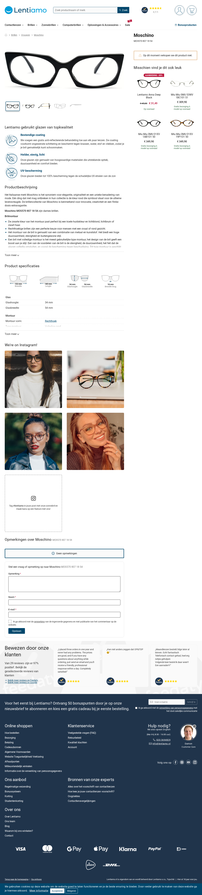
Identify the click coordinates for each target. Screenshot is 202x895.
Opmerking (14, 573)
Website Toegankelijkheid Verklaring (24, 756)
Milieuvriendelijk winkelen (18, 766)
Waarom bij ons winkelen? (19, 831)
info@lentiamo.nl (161, 743)
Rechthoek (51, 321)
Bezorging (10, 737)
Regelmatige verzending (18, 786)
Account (72, 747)
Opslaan (16, 631)
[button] (13, 106)
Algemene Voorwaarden (17, 752)
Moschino (39, 34)
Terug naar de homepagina (16, 879)
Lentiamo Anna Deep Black (149, 96)
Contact (9, 835)
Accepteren (57, 890)
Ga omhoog (36, 879)
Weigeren (71, 890)
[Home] (6, 35)
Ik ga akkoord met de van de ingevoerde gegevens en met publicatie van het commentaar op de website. (62, 623)
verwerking (39, 621)
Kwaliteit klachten (77, 742)
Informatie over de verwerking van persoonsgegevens (33, 771)
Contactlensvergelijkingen (81, 801)
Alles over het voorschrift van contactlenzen (91, 786)
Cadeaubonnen (13, 747)
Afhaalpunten (12, 761)
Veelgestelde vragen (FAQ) (82, 733)
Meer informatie (39, 890)
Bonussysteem (13, 791)
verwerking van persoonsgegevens (176, 707)
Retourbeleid (74, 737)
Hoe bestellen (12, 733)
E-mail (12, 609)
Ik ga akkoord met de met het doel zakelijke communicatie (167, 709)
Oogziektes (74, 796)
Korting (8, 796)
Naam (12, 596)
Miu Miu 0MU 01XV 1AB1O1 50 (149, 135)
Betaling (9, 742)
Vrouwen (25, 34)
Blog (7, 826)
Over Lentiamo (13, 816)
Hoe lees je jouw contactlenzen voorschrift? (91, 791)
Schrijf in (191, 701)
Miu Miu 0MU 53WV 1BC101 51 (182, 96)
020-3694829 (163, 739)
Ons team (10, 821)
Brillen (14, 34)
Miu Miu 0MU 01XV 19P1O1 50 (182, 135)
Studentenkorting (14, 801)
